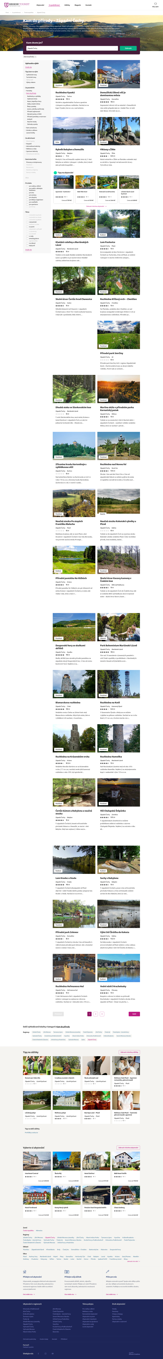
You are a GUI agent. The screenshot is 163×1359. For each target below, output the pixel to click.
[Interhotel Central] (37, 1161)
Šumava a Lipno (58, 1032)
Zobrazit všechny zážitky (129, 1052)
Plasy (61, 1256)
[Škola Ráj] (67, 1161)
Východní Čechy (37, 1036)
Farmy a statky (117, 1319)
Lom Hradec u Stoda (66, 878)
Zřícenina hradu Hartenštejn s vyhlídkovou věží (71, 465)
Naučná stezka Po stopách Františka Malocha (69, 522)
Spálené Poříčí (102, 1259)
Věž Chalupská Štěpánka (113, 810)
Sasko (83, 1039)
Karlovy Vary (33, 1256)
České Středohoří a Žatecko (40, 1039)
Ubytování (40, 5)
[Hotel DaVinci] (96, 1161)
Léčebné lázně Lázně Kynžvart (127, 193)
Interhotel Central (31, 1173)
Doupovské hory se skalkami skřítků (70, 647)
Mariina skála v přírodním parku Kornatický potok (117, 409)
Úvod (7, 12)
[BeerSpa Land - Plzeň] (96, 1100)
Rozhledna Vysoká (65, 92)
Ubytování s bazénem (89, 1319)
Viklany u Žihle (107, 149)
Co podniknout (54, 5)
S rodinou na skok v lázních (64, 1078)
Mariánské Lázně (45, 1256)
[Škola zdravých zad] (96, 1065)
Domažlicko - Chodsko (78, 1249)
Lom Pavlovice (107, 242)
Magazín (78, 5)
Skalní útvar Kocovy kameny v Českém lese (115, 579)
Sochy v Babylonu (109, 878)
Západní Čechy (41, 12)
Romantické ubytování (89, 1314)
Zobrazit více (120, 33)
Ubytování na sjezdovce (90, 1321)
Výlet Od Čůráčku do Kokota (114, 932)
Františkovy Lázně (115, 1259)
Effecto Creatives (134, 1353)
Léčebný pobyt (30, 1113)
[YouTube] (52, 1353)
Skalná (66, 1259)
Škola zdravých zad (91, 1078)
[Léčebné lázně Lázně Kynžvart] (129, 182)
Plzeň (25, 1256)
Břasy (126, 1259)
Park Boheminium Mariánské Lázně (118, 645)
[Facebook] (38, 1353)
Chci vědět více (28, 1294)
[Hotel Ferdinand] (37, 1195)
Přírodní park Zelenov (67, 932)
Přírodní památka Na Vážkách (71, 578)
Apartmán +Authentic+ (63, 192)
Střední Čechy (36, 1032)
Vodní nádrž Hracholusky (113, 986)
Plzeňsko (26, 1249)
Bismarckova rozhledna (68, 702)
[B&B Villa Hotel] (85, 182)
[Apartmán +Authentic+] (64, 182)
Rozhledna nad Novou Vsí (113, 464)
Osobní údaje (44, 1339)
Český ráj (107, 1032)
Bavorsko (56, 1332)
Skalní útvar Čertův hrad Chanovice (74, 299)
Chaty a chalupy (117, 1314)
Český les (66, 1249)
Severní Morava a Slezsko (124, 1036)
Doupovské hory (115, 1249)
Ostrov (86, 1259)
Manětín (136, 1256)
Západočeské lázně (38, 1249)
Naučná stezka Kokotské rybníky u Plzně (118, 522)
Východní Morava (73, 1039)
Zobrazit (128, 48)
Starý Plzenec (126, 1256)
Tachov (59, 1259)
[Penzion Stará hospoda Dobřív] (96, 1195)
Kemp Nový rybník (61, 1207)
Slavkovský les (93, 1249)
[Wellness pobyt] (67, 1100)
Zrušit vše (28, 67)
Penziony (115, 1311)
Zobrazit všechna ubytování (95, 206)
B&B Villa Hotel (82, 192)
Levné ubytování (87, 1327)
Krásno (117, 1256)
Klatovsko (104, 1249)
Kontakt (89, 5)
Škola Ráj (58, 1173)
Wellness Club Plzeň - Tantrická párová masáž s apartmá (125, 1114)
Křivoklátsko (50, 1249)
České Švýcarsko (88, 1032)
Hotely (114, 1309)
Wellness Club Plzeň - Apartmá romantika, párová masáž (125, 1079)
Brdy (58, 1249)
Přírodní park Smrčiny (111, 353)
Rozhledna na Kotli (110, 702)
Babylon (96, 1256)
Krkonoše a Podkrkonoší (94, 1036)
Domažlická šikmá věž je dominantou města (113, 94)
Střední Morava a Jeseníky (73, 1032)
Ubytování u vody (88, 1324)
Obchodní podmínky (29, 1339)
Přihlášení (64, 1339)
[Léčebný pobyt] (37, 1100)
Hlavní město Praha (78, 1036)
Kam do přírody (63, 1027)
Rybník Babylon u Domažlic (70, 149)
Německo (39, 1230)
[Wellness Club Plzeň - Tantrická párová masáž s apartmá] (126, 1100)
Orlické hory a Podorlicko (58, 1039)
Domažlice (69, 1256)
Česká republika (28, 12)
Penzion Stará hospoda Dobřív (95, 1207)
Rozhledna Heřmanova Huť (70, 986)
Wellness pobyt (60, 1113)
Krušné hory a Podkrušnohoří (53, 1036)
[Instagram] (45, 1353)
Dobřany (26, 1259)
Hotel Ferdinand (31, 1207)
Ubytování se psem (88, 1316)
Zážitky (67, 5)
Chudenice (34, 1259)
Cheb (89, 1256)
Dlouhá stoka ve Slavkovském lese (73, 407)
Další (134, 1014)
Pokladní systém (28, 1347)
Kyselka (110, 1256)
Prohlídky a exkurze (31, 1132)
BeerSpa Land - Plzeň (92, 1113)
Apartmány (116, 1316)
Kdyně (55, 1256)
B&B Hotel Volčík (120, 1173)
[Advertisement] (37, 286)
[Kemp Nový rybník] (67, 1195)
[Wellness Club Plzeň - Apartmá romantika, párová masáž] (126, 1065)
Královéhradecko (109, 1036)
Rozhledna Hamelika (111, 756)
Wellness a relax (87, 1311)
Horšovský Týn (80, 1256)
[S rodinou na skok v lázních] (67, 1065)
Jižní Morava (47, 1032)
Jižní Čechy (99, 1032)
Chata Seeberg (119, 1207)
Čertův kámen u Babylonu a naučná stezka (74, 812)
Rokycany (44, 1259)
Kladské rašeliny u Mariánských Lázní (72, 243)
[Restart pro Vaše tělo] (37, 1065)
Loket (72, 1259)
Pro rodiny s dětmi (88, 1309)
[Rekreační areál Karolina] (107, 182)
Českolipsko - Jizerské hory (121, 1032)
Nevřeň (79, 1259)
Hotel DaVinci (89, 1173)
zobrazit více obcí (132, 1261)
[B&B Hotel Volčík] (126, 1161)
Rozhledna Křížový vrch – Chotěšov (118, 299)
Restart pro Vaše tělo (32, 1078)
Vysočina (66, 1036)
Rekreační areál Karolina (107, 192)
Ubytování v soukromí (119, 1321)
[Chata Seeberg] (126, 1195)
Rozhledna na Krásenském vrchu (72, 756)
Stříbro (52, 1259)
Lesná (103, 1256)
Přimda (93, 1259)
